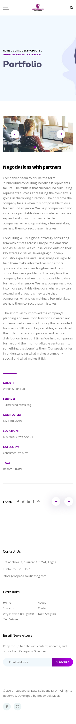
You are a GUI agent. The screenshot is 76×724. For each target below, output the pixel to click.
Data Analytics (47, 614)
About (42, 602)
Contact (43, 608)
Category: (11, 447)
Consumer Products (15, 453)
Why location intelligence (18, 614)
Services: (9, 398)
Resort (7, 469)
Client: (8, 383)
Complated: (12, 415)
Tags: (7, 463)
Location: (11, 431)
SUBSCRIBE (62, 662)
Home (7, 602)
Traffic (18, 469)
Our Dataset (11, 619)
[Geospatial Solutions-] (38, 8)
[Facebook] (7, 706)
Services (8, 608)
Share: (7, 501)
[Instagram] (17, 706)
